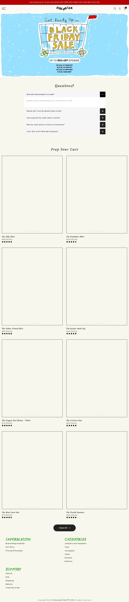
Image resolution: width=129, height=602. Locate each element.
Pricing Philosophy (14, 550)
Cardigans (70, 550)
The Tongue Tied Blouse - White (16, 420)
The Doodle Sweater (75, 512)
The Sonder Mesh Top (75, 328)
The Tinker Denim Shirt (12, 328)
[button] (7, 242)
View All (63, 528)
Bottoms (68, 561)
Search (9, 573)
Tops (67, 547)
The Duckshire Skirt (75, 237)
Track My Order (13, 587)
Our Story (10, 547)
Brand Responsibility (15, 543)
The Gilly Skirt (8, 237)
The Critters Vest (74, 420)
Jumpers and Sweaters (75, 543)
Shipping (10, 580)
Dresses (68, 558)
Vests (67, 554)
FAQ (7, 577)
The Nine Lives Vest (10, 512)
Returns (9, 584)
